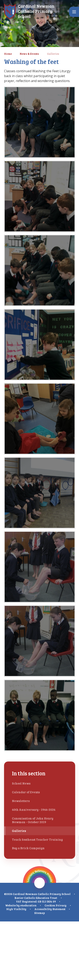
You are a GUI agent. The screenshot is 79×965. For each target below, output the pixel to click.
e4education (28, 905)
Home (8, 54)
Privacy (61, 905)
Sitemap (39, 913)
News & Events (29, 54)
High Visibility (16, 909)
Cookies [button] (50, 905)
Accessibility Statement (49, 909)
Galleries (53, 54)
